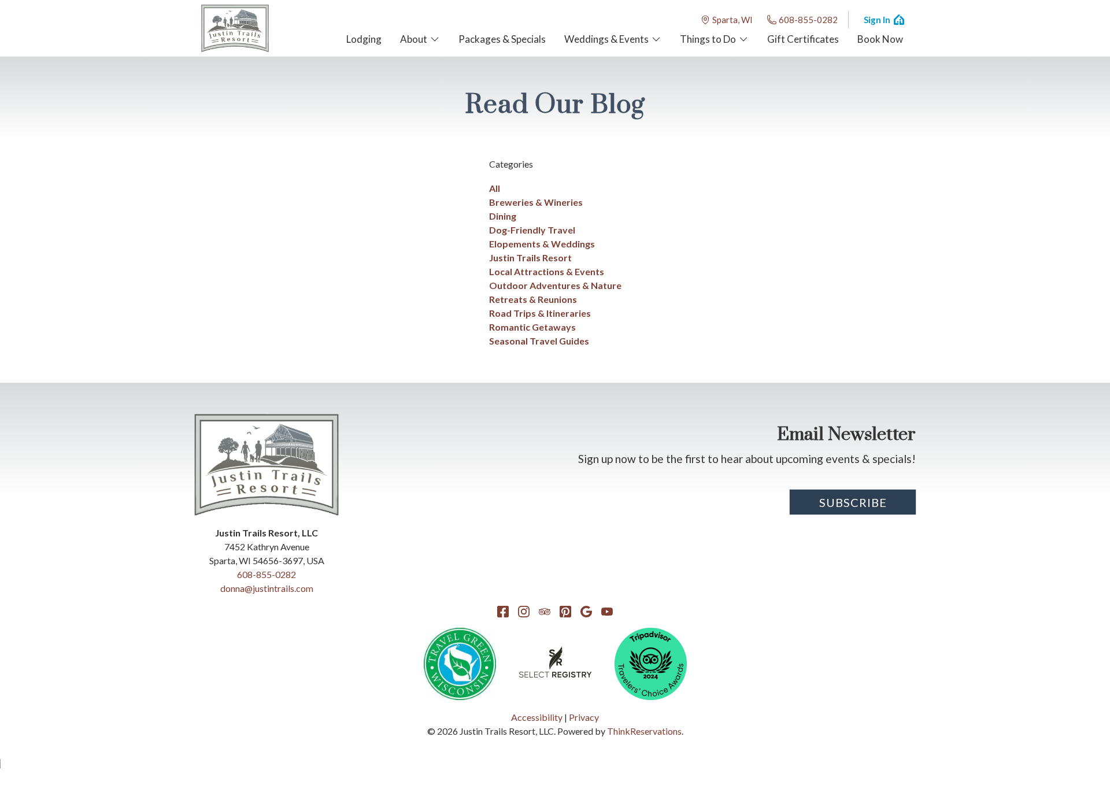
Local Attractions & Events (546, 271)
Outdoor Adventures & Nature (555, 285)
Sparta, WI (732, 19)
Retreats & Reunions (533, 299)
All (494, 188)
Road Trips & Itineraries (540, 313)
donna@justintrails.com (266, 588)
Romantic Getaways (532, 326)
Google (586, 611)
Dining (502, 215)
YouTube (607, 611)
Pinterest (565, 611)
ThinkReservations (644, 730)
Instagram (524, 611)
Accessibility (537, 717)
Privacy (584, 717)
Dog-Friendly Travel (532, 229)
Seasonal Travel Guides (539, 340)
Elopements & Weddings (542, 243)
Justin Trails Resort (530, 257)
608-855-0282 (808, 19)
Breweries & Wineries (536, 202)
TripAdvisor (544, 611)
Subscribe (853, 502)
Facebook (503, 611)
